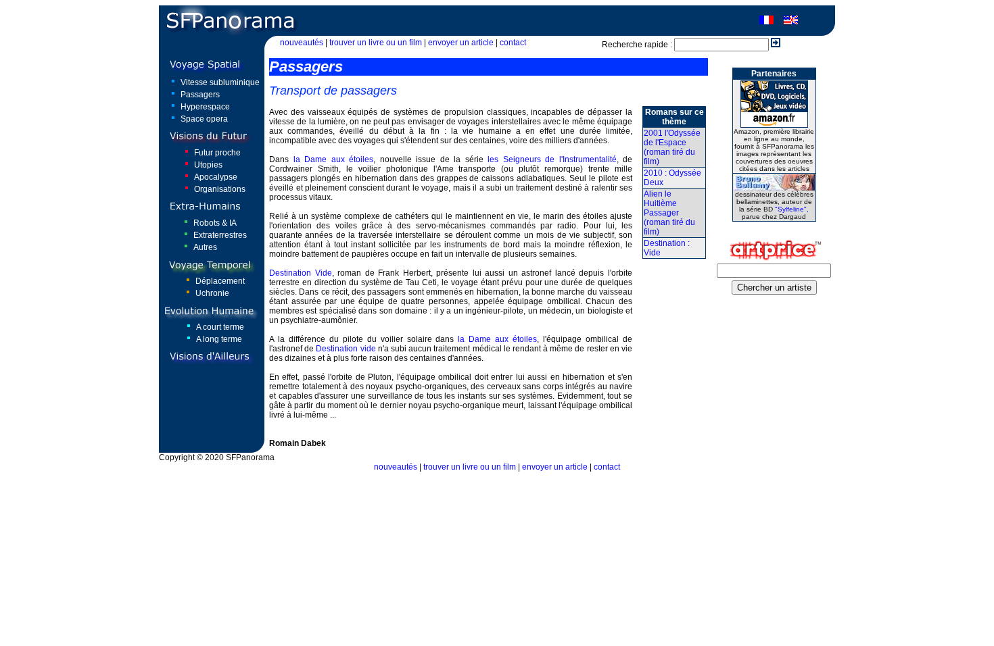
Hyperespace (205, 106)
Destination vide (345, 348)
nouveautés (301, 42)
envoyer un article (461, 42)
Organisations (219, 189)
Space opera (204, 119)
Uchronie (212, 293)
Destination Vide (300, 273)
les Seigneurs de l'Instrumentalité (552, 159)
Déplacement (220, 281)
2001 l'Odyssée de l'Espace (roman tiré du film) (672, 147)
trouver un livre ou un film (375, 42)
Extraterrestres (220, 235)
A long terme (219, 339)
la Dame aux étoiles (333, 159)
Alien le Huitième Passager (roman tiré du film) (669, 213)
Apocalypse (215, 177)
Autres (205, 247)
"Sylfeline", (792, 209)
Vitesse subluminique (220, 82)
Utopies (208, 165)
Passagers (200, 94)
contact (513, 42)
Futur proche (217, 152)
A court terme (220, 327)
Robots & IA (215, 223)
